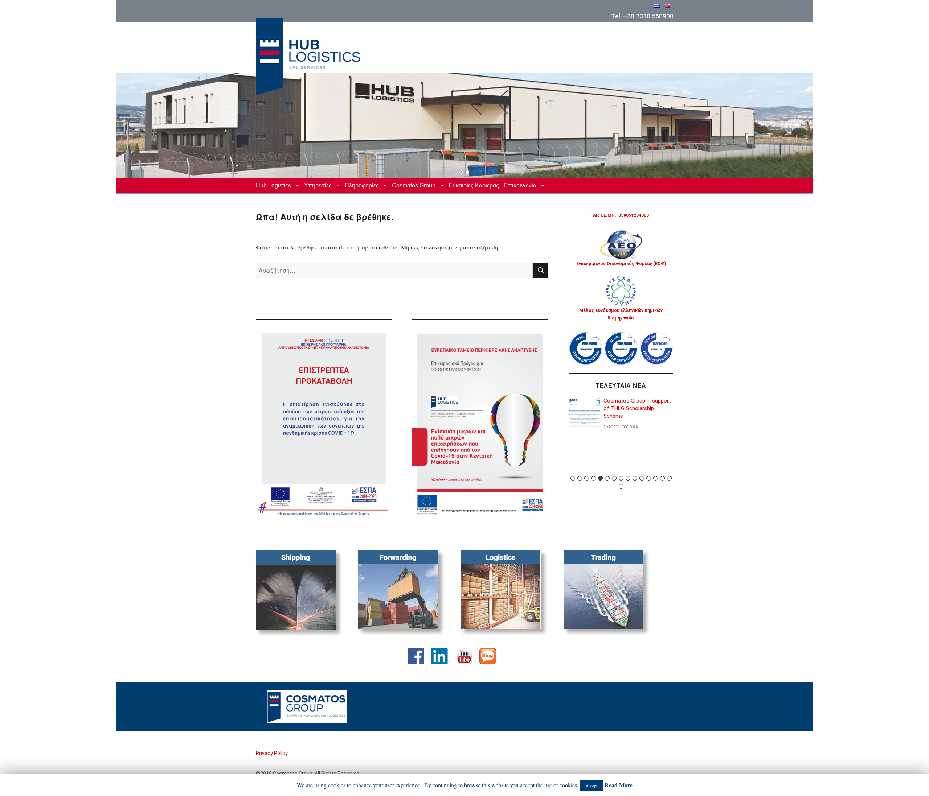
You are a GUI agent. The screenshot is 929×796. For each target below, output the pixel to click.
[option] (621, 417)
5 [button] (600, 478)
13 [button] (655, 478)
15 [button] (669, 478)
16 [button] (621, 486)
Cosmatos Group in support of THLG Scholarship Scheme (637, 408)
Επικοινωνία (520, 185)
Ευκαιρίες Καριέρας (474, 185)
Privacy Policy (272, 753)
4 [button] (593, 478)
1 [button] (572, 478)
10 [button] (635, 478)
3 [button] (586, 478)
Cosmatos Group (413, 185)
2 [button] (579, 478)
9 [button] (628, 478)
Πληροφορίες (362, 185)
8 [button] (621, 478)
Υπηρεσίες (318, 185)
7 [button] (614, 478)
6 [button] (607, 478)
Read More (619, 785)
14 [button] (662, 478)
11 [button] (641, 478)
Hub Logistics (273, 185)
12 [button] (648, 478)
